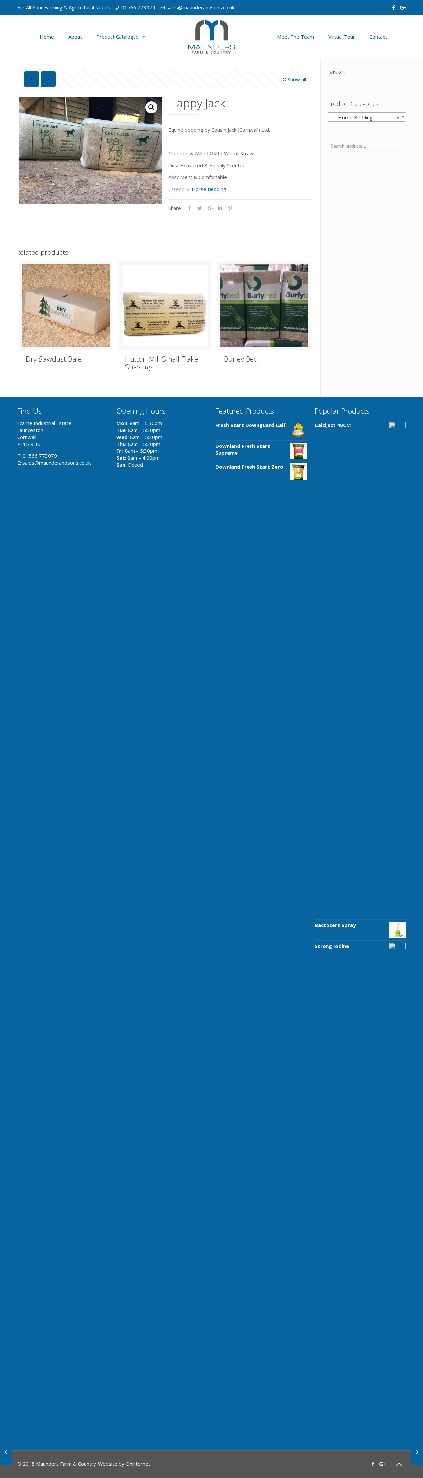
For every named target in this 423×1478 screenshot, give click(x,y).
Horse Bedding (209, 189)
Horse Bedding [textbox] (365, 117)
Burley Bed (241, 359)
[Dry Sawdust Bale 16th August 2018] (417, 1451)
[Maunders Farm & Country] (211, 36)
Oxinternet (138, 1463)
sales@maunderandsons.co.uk (200, 7)
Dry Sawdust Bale (54, 359)
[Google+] (402, 7)
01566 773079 (138, 7)
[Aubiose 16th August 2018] (6, 1451)
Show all (297, 79)
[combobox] (366, 117)
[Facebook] (393, 7)
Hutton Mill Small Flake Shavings (161, 362)
